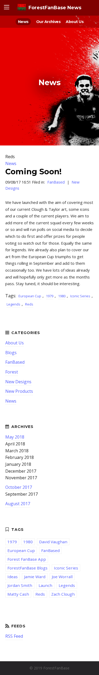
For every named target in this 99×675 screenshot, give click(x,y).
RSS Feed (14, 636)
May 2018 (14, 437)
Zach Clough (63, 594)
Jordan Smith (19, 585)
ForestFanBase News (55, 8)
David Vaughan (53, 541)
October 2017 (18, 487)
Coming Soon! (33, 171)
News (23, 21)
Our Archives (48, 21)
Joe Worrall (62, 576)
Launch (45, 585)
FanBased (56, 182)
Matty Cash (18, 594)
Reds (29, 304)
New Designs (18, 382)
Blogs (11, 352)
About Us (74, 21)
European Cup (29, 296)
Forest (11, 372)
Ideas (12, 576)
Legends (13, 304)
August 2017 (17, 504)
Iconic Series (80, 296)
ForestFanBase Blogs (27, 568)
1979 (49, 296)
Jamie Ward (34, 576)
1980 (61, 296)
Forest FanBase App (26, 559)
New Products (19, 391)
